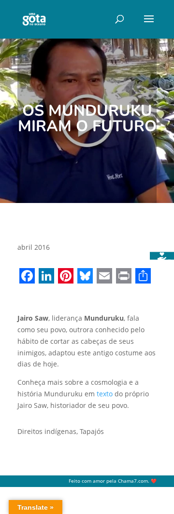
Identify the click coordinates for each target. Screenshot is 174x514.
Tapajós (92, 431)
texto (105, 393)
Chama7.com (133, 481)
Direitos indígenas (46, 431)
